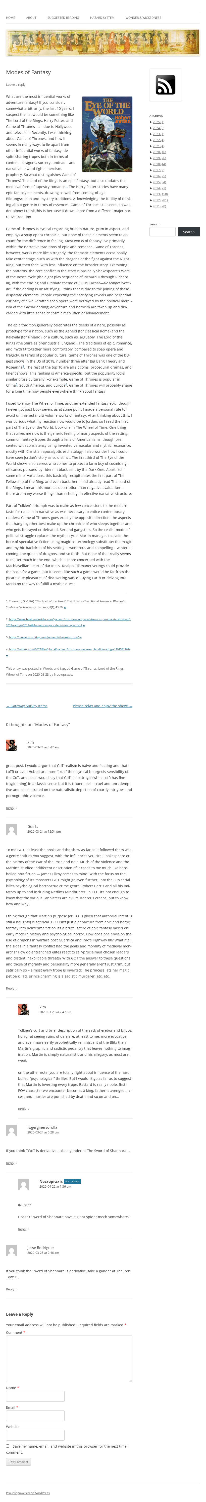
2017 (158, 170)
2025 (158, 122)
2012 (160, 200)
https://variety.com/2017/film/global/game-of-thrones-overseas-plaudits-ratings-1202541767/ (69, 649)
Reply (10, 808)
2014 (159, 188)
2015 (159, 182)
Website (13, 1426)
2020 (159, 152)
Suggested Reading (63, 18)
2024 (158, 128)
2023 (158, 134)
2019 (159, 158)
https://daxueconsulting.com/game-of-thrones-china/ (44, 637)
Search (154, 224)
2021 (158, 146)
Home (10, 18)
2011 (159, 206)
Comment (15, 1332)
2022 (158, 140)
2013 (160, 194)
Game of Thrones (84, 668)
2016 (159, 176)
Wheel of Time (16, 674)
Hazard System (102, 18)
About (31, 18)
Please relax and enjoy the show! (102, 705)
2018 (159, 164)
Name (12, 1387)
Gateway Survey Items (26, 705)
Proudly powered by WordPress (28, 1493)
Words (48, 668)
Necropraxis (63, 674)
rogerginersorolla (42, 1127)
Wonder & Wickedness (143, 18)
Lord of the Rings (111, 668)
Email (12, 1407)
